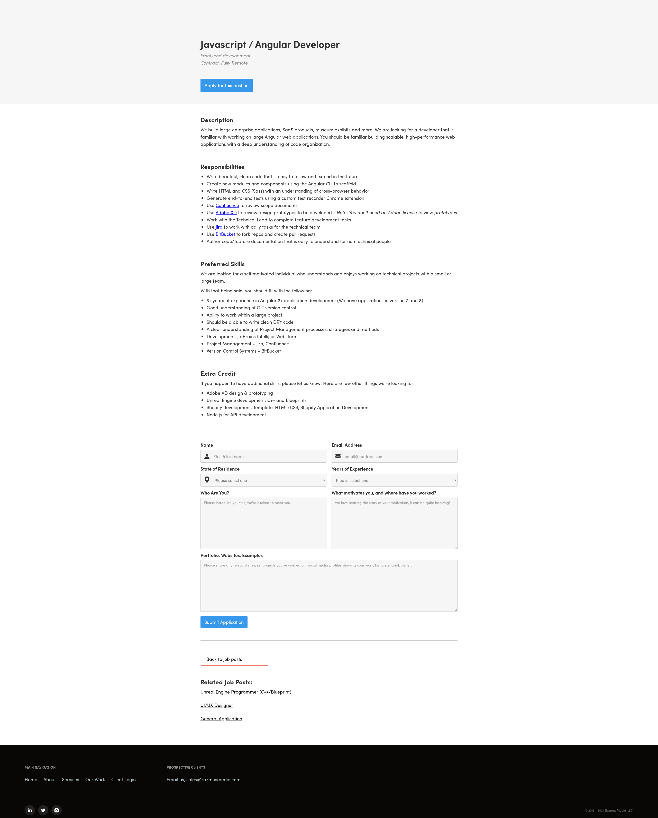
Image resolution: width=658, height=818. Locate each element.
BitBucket (225, 234)
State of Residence (220, 468)
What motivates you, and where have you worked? (384, 492)
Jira (219, 226)
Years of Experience (352, 468)
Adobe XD (226, 212)
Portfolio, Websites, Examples (231, 555)
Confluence (227, 205)
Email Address (347, 445)
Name (206, 445)
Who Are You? (214, 492)
